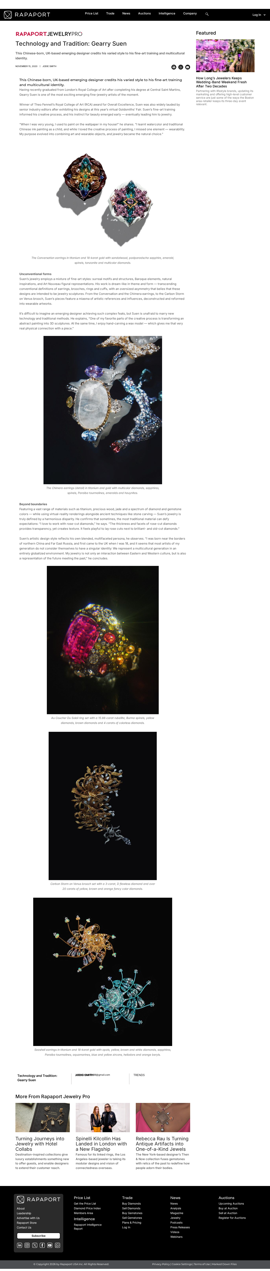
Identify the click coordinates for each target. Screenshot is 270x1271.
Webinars (176, 1236)
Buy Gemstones (132, 1213)
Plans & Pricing (131, 1222)
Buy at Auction (228, 1208)
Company (190, 13)
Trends (139, 1075)
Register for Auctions (232, 1217)
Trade (110, 13)
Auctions (144, 13)
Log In (257, 15)
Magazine (176, 1213)
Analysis (175, 1208)
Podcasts (176, 1222)
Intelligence (167, 13)
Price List (91, 13)
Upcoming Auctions (231, 1203)
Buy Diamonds (131, 1203)
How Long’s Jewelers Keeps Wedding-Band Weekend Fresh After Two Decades (221, 82)
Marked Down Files (224, 1264)
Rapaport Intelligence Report (88, 1226)
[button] (173, 67)
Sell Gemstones (132, 1217)
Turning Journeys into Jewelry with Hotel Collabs (39, 1144)
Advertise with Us (28, 1218)
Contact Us (24, 1227)
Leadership (24, 1213)
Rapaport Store (27, 1222)
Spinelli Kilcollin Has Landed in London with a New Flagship (101, 1144)
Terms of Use (202, 1264)
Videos (174, 1232)
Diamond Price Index (87, 1208)
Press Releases (180, 1227)
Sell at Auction (228, 1213)
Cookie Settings (182, 1264)
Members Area (83, 1213)
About (21, 1208)
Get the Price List (85, 1203)
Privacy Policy (161, 1264)
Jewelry (175, 1217)
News (126, 13)
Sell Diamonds (131, 1208)
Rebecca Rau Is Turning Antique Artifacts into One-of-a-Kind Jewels (162, 1144)
